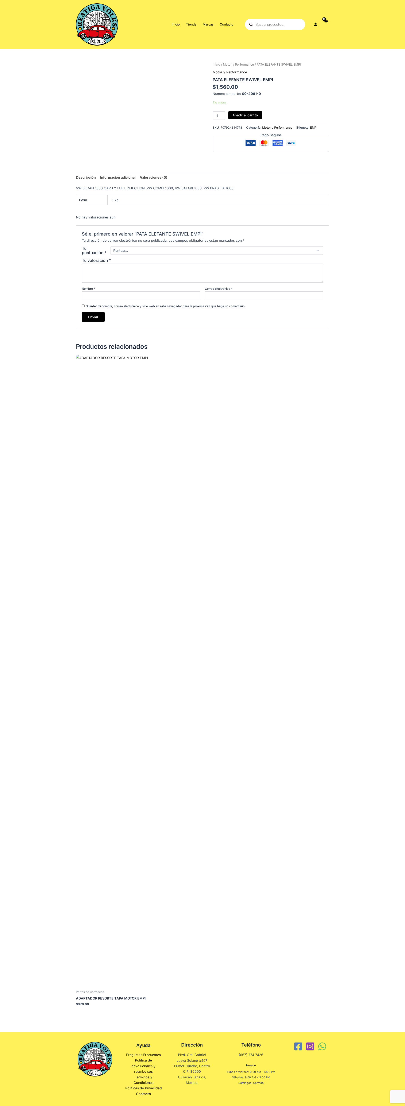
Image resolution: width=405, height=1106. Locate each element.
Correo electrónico (218, 288)
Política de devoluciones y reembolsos (143, 1066)
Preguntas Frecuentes (143, 1055)
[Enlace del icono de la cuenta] (315, 24)
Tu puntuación (94, 250)
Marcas (208, 24)
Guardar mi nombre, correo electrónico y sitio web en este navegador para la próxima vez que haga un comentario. (165, 306)
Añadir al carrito (245, 115)
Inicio (176, 24)
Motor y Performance (238, 64)
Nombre (88, 288)
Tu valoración (96, 260)
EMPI (313, 127)
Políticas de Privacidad (143, 1088)
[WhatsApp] (322, 1046)
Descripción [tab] (86, 177)
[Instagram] (310, 1046)
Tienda (191, 24)
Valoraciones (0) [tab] (153, 177)
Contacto (226, 24)
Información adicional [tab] (117, 177)
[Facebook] (298, 1046)
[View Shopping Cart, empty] (325, 24)
